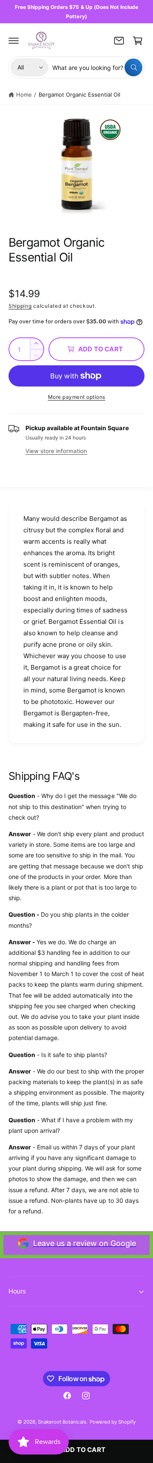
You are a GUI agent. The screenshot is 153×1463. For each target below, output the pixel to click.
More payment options (76, 397)
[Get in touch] (119, 40)
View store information (56, 451)
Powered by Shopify (113, 1422)
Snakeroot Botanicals (62, 1422)
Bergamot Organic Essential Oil (79, 94)
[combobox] (97, 67)
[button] (13, 40)
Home (24, 94)
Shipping (20, 306)
